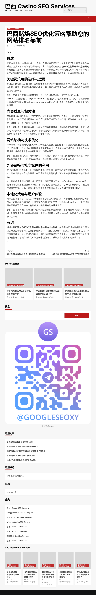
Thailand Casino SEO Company (19, 517)
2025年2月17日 (21, 46)
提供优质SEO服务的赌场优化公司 (20, 442)
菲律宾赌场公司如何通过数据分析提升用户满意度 (26, 451)
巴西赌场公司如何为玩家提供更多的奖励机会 (70, 252)
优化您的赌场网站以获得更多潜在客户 (22, 460)
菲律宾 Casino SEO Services (18, 536)
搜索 (7, 306)
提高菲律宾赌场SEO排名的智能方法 (21, 455)
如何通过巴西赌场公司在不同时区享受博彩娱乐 (26, 252)
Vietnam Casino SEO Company (19, 522)
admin (11, 46)
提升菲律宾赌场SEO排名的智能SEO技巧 (22, 446)
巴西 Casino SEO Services (40, 6)
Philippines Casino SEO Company (20, 513)
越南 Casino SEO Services (17, 541)
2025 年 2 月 (12, 492)
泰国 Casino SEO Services (17, 531)
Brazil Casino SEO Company (18, 508)
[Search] (88, 18)
